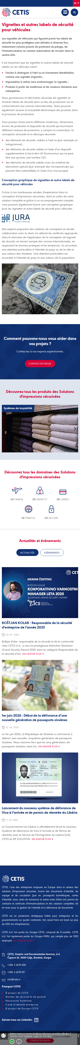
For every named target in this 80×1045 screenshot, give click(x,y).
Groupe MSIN (42, 936)
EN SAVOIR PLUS (23, 940)
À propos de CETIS (17, 993)
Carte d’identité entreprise (22, 1004)
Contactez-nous (40, 363)
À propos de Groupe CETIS (22, 1008)
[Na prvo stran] (16, 12)
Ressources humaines (19, 1000)
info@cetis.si (13, 979)
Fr (75, 3)
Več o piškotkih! (19, 1041)
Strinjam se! (12, 1041)
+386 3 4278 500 (16, 965)
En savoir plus (32, 653)
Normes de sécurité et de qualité (26, 997)
